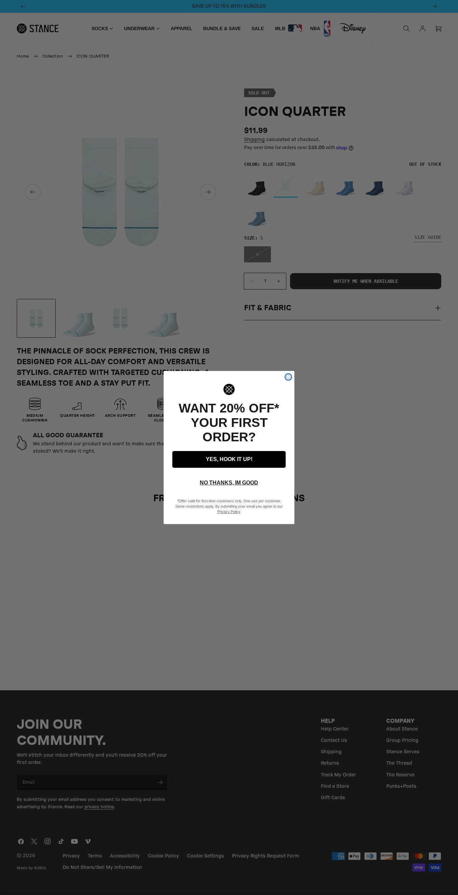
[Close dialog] (288, 377)
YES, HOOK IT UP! (229, 459)
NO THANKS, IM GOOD (229, 483)
